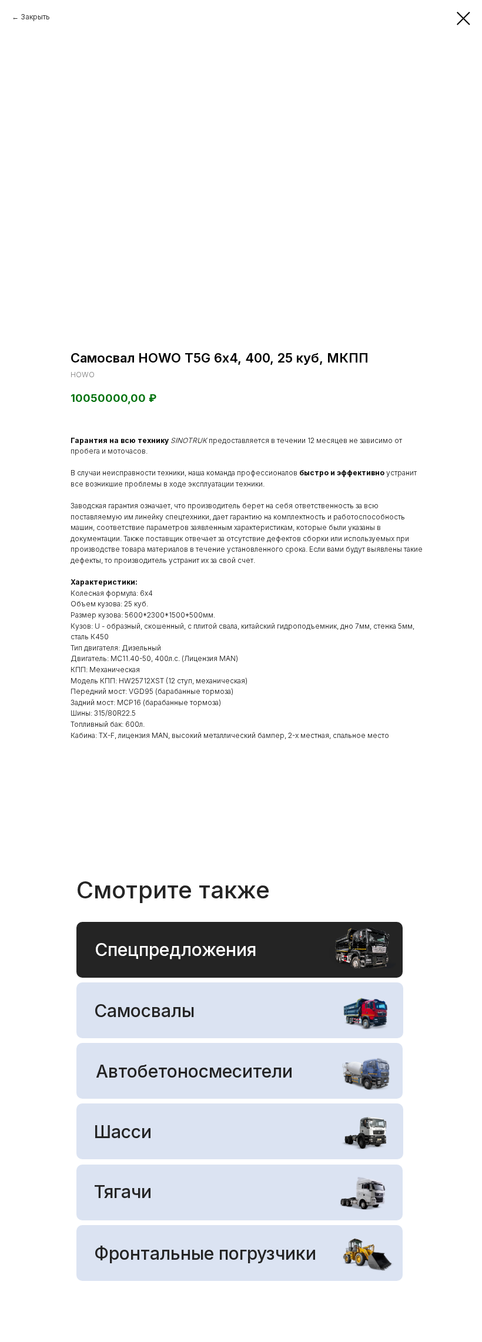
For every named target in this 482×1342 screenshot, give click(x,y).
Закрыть (35, 16)
